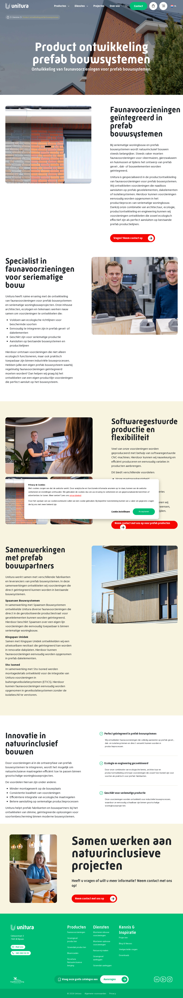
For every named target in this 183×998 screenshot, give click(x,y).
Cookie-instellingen (120, 511)
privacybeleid (75, 495)
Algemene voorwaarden (95, 993)
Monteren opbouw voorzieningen (101, 943)
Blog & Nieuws (125, 943)
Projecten (98, 6)
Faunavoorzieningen (76, 932)
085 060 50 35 (22, 953)
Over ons (115, 6)
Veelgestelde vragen (128, 949)
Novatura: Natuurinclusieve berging (74, 962)
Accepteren (144, 511)
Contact (138, 6)
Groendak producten (76, 947)
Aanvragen (110, 979)
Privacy (112, 993)
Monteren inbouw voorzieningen (101, 934)
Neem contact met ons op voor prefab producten (142, 523)
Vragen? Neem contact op (128, 238)
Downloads (124, 955)
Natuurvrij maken (100, 950)
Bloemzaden (72, 953)
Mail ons (19, 947)
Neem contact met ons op (90, 898)
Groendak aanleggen (102, 965)
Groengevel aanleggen (98, 958)
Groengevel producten (72, 940)
